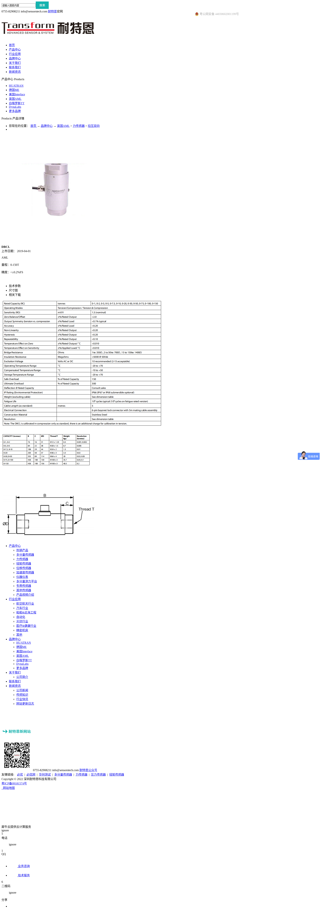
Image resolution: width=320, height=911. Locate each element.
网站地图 (8, 787)
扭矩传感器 (116, 774)
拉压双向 (94, 125)
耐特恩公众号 (88, 770)
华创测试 (45, 774)
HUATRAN (16, 85)
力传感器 (79, 125)
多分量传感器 (63, 774)
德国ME (14, 90)
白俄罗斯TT (16, 103)
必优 (20, 774)
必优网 (30, 774)
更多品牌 (15, 111)
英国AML (15, 98)
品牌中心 (47, 125)
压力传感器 (98, 774)
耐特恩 (52, 11)
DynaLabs (15, 106)
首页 (12, 45)
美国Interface (17, 94)
